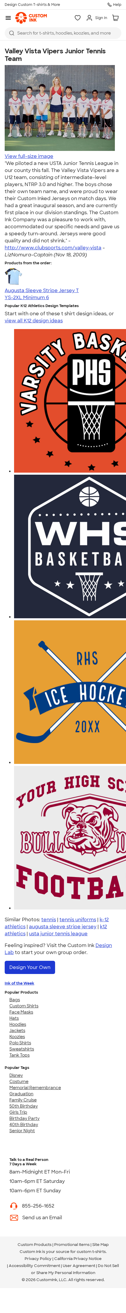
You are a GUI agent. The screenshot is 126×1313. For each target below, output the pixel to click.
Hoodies (17, 1024)
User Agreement (79, 1265)
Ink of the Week (19, 983)
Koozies (17, 1036)
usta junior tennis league (58, 934)
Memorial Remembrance (35, 1087)
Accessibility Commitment (34, 1265)
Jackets (17, 1030)
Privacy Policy (38, 1258)
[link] (31, 18)
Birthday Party (24, 1118)
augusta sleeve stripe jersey (62, 927)
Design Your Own (29, 967)
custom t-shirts (91, 1251)
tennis (48, 920)
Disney (16, 1075)
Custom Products (35, 1244)
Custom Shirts (23, 1006)
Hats (14, 1018)
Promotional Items (72, 1244)
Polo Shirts (20, 1042)
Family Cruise (23, 1100)
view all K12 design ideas (34, 321)
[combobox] (63, 33)
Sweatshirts (21, 1049)
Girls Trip (18, 1112)
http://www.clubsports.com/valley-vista (53, 248)
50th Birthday (23, 1106)
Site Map (100, 1244)
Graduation (21, 1093)
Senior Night (22, 1130)
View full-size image (29, 156)
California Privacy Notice (78, 1258)
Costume (18, 1081)
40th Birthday (23, 1124)
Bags (14, 999)
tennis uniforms (77, 920)
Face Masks (21, 1012)
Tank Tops (19, 1055)
